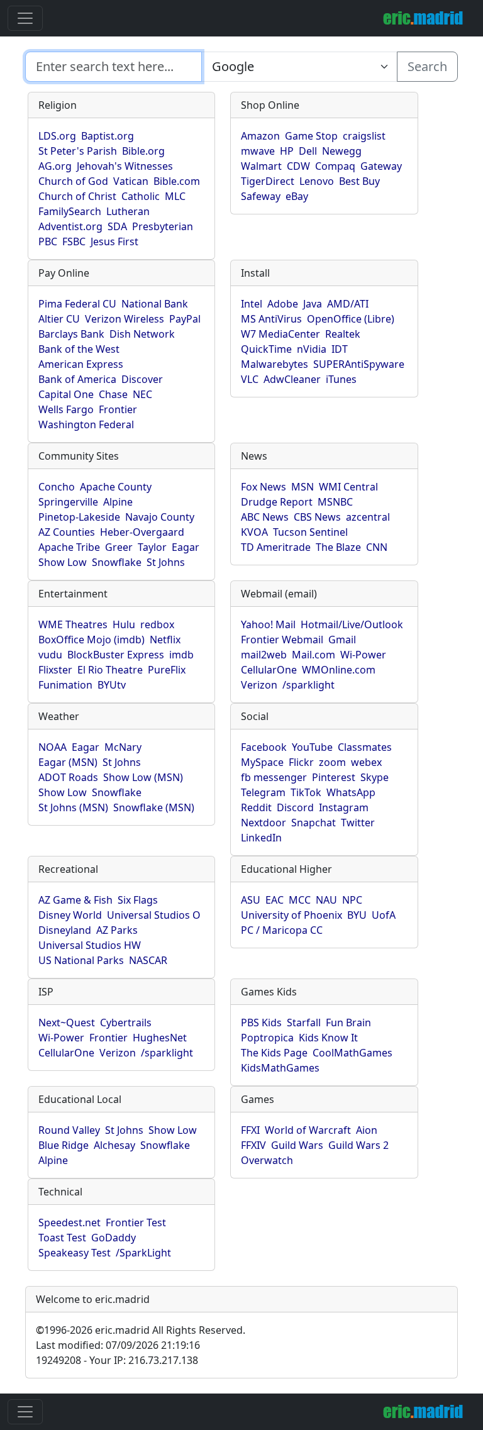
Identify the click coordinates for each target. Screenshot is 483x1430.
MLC (175, 196)
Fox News (263, 487)
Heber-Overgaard (142, 532)
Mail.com (313, 655)
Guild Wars (297, 1145)
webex (366, 762)
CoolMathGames (352, 1053)
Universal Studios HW (89, 945)
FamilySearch (69, 211)
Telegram (263, 792)
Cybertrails (126, 1022)
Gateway (381, 166)
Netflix (165, 639)
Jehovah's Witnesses (125, 166)
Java (312, 304)
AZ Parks (117, 930)
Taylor (152, 547)
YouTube (312, 747)
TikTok (306, 792)
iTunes (341, 379)
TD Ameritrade (276, 547)
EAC (274, 900)
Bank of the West (78, 349)
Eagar (185, 547)
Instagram (344, 807)
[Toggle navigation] (25, 18)
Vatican (130, 181)
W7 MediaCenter (280, 334)
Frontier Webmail (282, 639)
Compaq (335, 166)
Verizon (259, 685)
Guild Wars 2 (358, 1145)
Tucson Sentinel (310, 532)
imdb (181, 655)
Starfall (304, 1022)
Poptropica (267, 1038)
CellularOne (269, 670)
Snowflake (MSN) (153, 807)
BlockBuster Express (115, 655)
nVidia (311, 349)
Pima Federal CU (77, 304)
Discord (295, 807)
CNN (376, 547)
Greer (119, 547)
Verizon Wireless (124, 319)
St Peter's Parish (77, 151)
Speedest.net (69, 1222)
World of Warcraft (308, 1130)
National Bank (154, 304)
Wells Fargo (66, 409)
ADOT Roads (68, 777)
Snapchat (313, 822)
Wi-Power (363, 655)
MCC (300, 900)
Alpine (118, 502)
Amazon (260, 136)
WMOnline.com (338, 670)
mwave (258, 151)
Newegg (342, 151)
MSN (302, 487)
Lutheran (128, 211)
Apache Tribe (69, 547)
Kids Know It (328, 1038)
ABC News (265, 517)
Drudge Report (277, 502)
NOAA (52, 747)
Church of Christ (77, 196)
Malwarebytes (274, 364)
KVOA (254, 532)
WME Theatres (73, 624)
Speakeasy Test (74, 1253)
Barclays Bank (71, 334)
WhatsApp (350, 792)
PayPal (185, 319)
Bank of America (77, 379)
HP (287, 151)
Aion (366, 1130)
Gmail (342, 639)
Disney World (70, 915)
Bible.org (143, 151)
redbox (157, 624)
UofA (384, 915)
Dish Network (142, 334)
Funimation (65, 685)
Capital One (66, 394)
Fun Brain (348, 1022)
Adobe (282, 304)
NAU (326, 900)
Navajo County (159, 517)
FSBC (74, 241)
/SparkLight (143, 1253)
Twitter (358, 822)
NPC (352, 900)
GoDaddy (113, 1237)
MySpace (262, 762)
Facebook (264, 747)
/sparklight (308, 685)
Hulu (124, 624)
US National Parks (81, 960)
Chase (113, 394)
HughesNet (160, 1038)
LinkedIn (261, 838)
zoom (332, 762)
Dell (308, 151)
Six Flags (138, 900)
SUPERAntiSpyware (358, 364)
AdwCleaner (292, 379)
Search (427, 66)
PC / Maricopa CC (282, 930)
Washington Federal (86, 424)
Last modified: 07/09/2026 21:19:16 (118, 1345)
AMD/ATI (348, 304)
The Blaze (338, 547)
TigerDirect (267, 181)
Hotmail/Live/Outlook (352, 624)
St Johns (166, 562)
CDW (298, 166)
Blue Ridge (63, 1145)
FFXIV (253, 1145)
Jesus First (114, 241)
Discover (142, 379)
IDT (339, 349)
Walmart (261, 166)
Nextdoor (263, 822)
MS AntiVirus (271, 319)
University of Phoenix (291, 915)
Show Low (62, 562)
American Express (80, 364)
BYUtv (111, 685)
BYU (357, 915)
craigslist (364, 136)
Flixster (55, 670)
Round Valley (69, 1130)
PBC (47, 241)
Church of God (73, 181)
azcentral (368, 517)
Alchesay (114, 1145)
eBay (297, 196)
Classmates (365, 747)
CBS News (317, 517)
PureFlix (167, 670)
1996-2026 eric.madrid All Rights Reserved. (140, 1330)
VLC (249, 379)
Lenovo (316, 181)
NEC (142, 394)
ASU (250, 900)
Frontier (118, 409)
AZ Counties (66, 532)
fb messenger (274, 777)
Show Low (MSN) (143, 777)
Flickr (301, 762)
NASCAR (148, 960)
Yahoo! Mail (268, 624)
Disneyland (64, 930)
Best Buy (359, 181)
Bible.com (176, 181)
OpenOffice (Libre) (350, 319)
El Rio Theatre (110, 670)
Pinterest (333, 777)
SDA (117, 226)
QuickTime (266, 349)
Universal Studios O (154, 915)
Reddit (256, 807)
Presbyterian (162, 226)
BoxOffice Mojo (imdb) (91, 639)
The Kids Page (274, 1053)
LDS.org (57, 136)
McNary (123, 747)
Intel (251, 304)
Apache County (116, 487)
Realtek (342, 334)
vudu (50, 655)
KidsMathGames (280, 1068)
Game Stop (311, 136)
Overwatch (267, 1160)
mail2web (264, 655)
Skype (374, 777)
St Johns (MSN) (73, 807)
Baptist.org (107, 136)
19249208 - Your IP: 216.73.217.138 (117, 1360)
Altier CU (59, 319)
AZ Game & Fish (75, 900)
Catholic (140, 196)
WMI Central (348, 487)
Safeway (260, 196)
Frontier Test (136, 1222)
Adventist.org (70, 226)
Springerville (68, 502)
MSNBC (335, 502)
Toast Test (62, 1237)
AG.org (55, 166)
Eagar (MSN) (67, 762)
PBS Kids (261, 1022)
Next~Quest (66, 1022)
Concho (56, 487)
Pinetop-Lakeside (79, 517)
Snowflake (117, 562)
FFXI (250, 1130)
